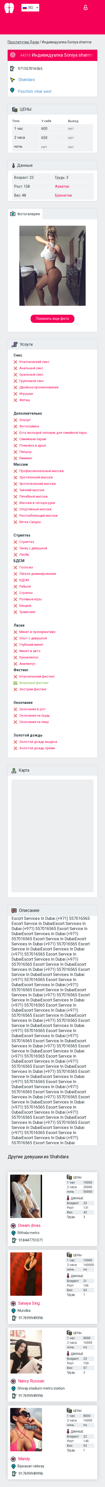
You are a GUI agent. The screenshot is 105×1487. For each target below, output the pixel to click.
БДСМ (24, 580)
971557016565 (30, 68)
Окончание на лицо (34, 722)
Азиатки (62, 186)
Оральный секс (31, 374)
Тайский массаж (31, 490)
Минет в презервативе (37, 632)
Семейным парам (32, 439)
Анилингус (27, 664)
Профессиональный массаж (41, 471)
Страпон (26, 593)
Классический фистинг (37, 676)
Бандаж (25, 605)
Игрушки (26, 394)
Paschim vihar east (34, 91)
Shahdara (26, 79)
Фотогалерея (28, 214)
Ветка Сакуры (30, 522)
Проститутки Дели (23, 42)
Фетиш (24, 400)
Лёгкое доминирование (37, 574)
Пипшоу (25, 452)
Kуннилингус (28, 657)
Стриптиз (26, 542)
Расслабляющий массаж (38, 515)
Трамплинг (27, 612)
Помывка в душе (32, 445)
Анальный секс (31, 368)
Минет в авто (30, 651)
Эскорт (25, 420)
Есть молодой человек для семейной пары (53, 433)
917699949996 (31, 1318)
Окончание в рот (32, 709)
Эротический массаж (36, 477)
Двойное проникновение (38, 387)
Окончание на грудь (34, 715)
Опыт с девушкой (33, 638)
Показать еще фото (52, 318)
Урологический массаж (37, 484)
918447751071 (31, 1240)
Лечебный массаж (33, 496)
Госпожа (26, 567)
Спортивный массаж (35, 509)
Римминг (25, 458)
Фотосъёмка (29, 426)
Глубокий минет (31, 644)
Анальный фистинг (34, 683)
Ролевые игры (30, 599)
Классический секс (34, 362)
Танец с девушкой (33, 548)
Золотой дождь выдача (38, 742)
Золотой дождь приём (37, 748)
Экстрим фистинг (33, 689)
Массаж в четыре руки (37, 503)
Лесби (24, 554)
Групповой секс (31, 381)
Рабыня (25, 586)
